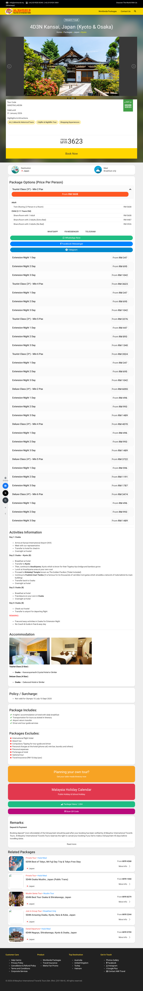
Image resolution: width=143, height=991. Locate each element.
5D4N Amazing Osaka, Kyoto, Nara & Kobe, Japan (50, 915)
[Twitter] (5, 493)
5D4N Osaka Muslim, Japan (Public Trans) (47, 879)
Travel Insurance (50, 963)
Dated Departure (33, 929)
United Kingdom (81, 963)
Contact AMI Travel (117, 971)
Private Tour (31, 858)
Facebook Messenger (72, 243)
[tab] (71, 192)
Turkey (77, 966)
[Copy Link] (5, 500)
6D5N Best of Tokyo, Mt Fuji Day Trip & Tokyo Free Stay (53, 861)
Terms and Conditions (20, 968)
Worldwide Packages (108, 11)
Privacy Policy (17, 963)
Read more (71, 844)
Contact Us (125, 11)
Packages (68, 32)
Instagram (112, 966)
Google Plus (112, 968)
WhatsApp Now (72, 237)
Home (59, 32)
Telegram (90, 231)
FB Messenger (72, 231)
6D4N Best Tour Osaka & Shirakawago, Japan (48, 897)
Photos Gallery (112, 960)
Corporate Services (19, 971)
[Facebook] (5, 486)
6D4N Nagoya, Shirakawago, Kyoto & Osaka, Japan (51, 932)
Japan (76, 32)
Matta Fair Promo (50, 966)
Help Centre (16, 960)
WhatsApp (52, 231)
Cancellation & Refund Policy (23, 966)
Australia (78, 960)
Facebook (111, 963)
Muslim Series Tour (34, 893)
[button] (71, 192)
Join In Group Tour (34, 911)
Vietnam (78, 968)
